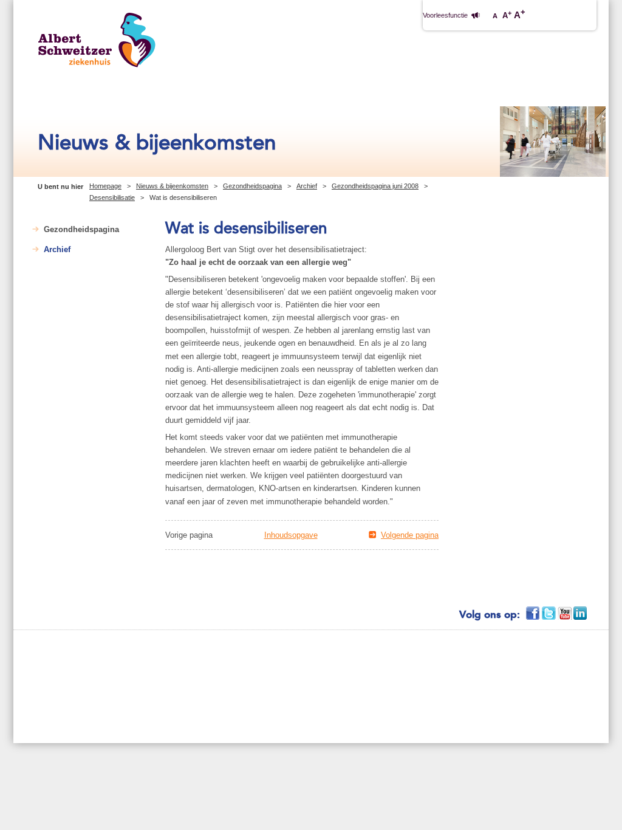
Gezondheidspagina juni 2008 (375, 186)
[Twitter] (550, 613)
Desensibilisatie (112, 197)
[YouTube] (565, 613)
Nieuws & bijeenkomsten (172, 186)
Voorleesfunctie (445, 15)
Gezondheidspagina (252, 186)
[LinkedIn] (581, 613)
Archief (306, 186)
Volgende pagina (410, 535)
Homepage (105, 186)
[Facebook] (534, 613)
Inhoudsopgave (291, 535)
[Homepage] (97, 39)
